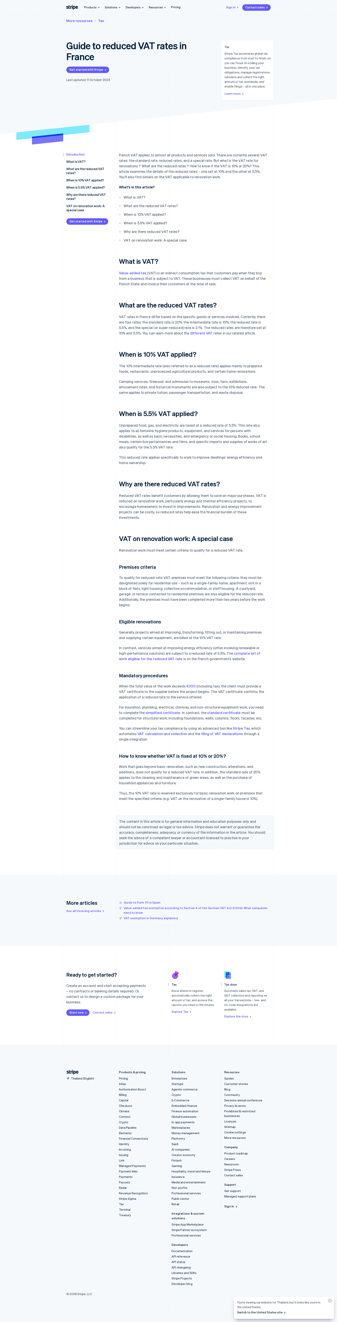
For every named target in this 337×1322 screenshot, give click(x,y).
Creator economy (183, 1155)
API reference (181, 1256)
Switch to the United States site (260, 1312)
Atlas (122, 1084)
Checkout (125, 1106)
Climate (124, 1111)
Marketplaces (181, 1127)
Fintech (177, 1160)
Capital (123, 1100)
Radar (123, 1188)
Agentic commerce (185, 1089)
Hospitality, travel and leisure (191, 1171)
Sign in (231, 7)
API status (178, 1262)
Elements (125, 1133)
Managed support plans (240, 1196)
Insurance (178, 1177)
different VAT (201, 333)
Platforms (178, 1138)
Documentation (182, 1251)
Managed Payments (132, 1166)
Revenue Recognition (133, 1193)
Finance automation (185, 1111)
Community (232, 1095)
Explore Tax (180, 1012)
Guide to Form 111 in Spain (142, 902)
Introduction (75, 154)
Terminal (125, 1209)
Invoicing (125, 1149)
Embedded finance (184, 1106)
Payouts (124, 1182)
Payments (126, 1177)
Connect (124, 1117)
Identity (124, 1144)
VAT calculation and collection (162, 733)
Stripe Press (232, 1170)
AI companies (181, 1149)
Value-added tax (132, 273)
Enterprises (179, 1078)
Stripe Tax (241, 728)
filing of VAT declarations (222, 733)
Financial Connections (133, 1138)
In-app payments (183, 1122)
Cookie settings (235, 1132)
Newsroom (231, 1164)
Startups (178, 1084)
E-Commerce (180, 1100)
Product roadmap (236, 1153)
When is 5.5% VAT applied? (85, 187)
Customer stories (236, 1084)
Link (121, 1160)
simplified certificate (162, 712)
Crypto (123, 1122)
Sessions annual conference (243, 1100)
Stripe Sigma (127, 1199)
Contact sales (255, 7)
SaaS (175, 1144)
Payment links (128, 1171)
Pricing (175, 7)
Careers (229, 1159)
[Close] (329, 1301)
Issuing (123, 1155)
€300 (191, 686)
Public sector (180, 1199)
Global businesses (184, 1117)
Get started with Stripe (86, 69)
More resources (79, 20)
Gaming (177, 1166)
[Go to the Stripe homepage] (71, 1072)
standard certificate (224, 712)
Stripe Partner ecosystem (189, 1230)
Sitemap (230, 1127)
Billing (123, 1095)
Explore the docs (236, 1016)
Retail (175, 1204)
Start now (76, 1012)
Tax (101, 20)
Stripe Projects (182, 1278)
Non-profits (179, 1188)
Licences (230, 1121)
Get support (232, 1191)
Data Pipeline (128, 1127)
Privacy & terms (235, 1106)
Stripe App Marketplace (188, 1224)
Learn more (232, 93)
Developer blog (182, 1284)
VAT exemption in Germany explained (151, 918)
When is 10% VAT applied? (85, 180)
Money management (186, 1133)
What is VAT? (75, 162)
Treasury (125, 1215)
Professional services (186, 1193)
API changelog (181, 1267)
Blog (227, 1089)
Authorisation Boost (132, 1089)
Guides (229, 1078)
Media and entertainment (189, 1182)
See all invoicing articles (83, 911)
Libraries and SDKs (184, 1273)
